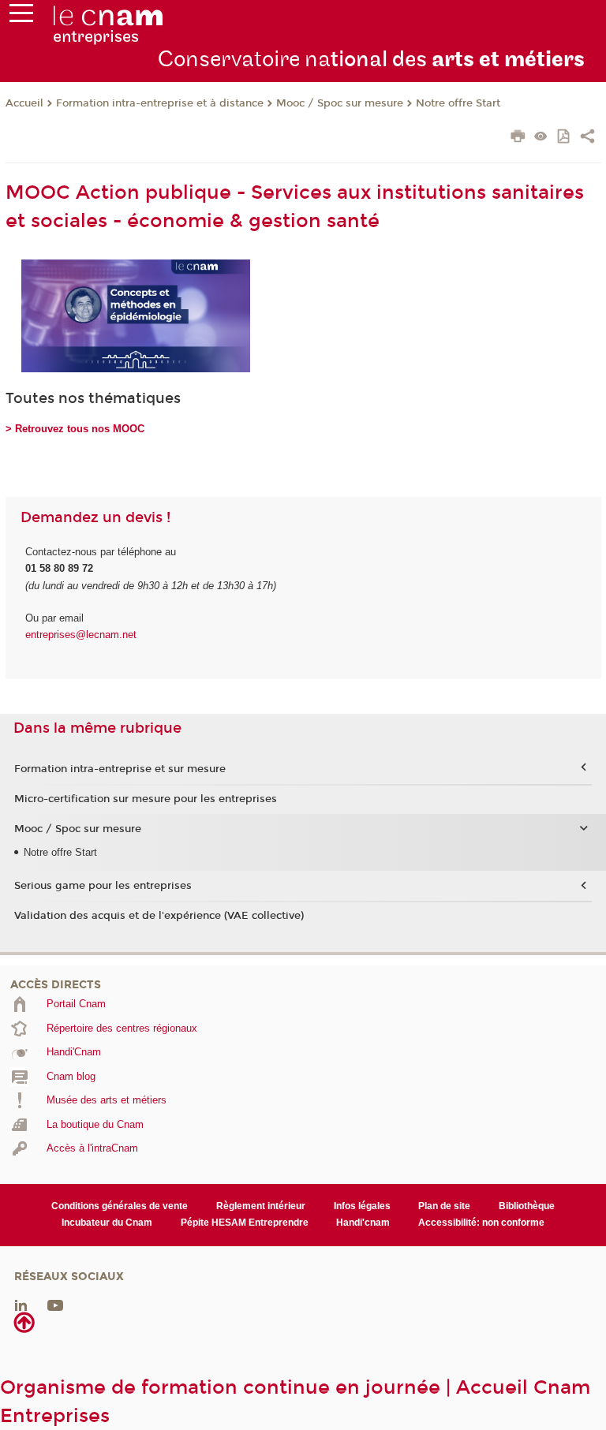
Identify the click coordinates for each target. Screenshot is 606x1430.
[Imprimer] (518, 138)
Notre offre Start (458, 103)
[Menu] (21, 16)
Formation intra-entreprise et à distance (160, 103)
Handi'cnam (363, 1222)
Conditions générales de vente (119, 1206)
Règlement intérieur (260, 1206)
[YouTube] (55, 1304)
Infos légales (362, 1206)
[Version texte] (541, 137)
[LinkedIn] (21, 1304)
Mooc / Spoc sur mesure (339, 103)
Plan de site (444, 1206)
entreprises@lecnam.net (81, 634)
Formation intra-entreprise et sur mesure (120, 769)
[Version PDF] (564, 137)
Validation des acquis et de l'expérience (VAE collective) (159, 915)
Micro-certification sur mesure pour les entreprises (145, 799)
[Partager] (587, 138)
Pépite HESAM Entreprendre (245, 1222)
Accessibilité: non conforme (481, 1222)
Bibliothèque (527, 1206)
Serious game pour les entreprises (103, 885)
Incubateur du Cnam (107, 1222)
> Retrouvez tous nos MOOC (75, 429)
